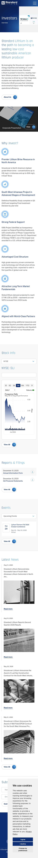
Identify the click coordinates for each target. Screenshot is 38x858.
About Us (7, 97)
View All (7, 444)
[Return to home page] (9, 4)
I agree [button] (22, 839)
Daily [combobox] (7, 390)
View (28, 127)
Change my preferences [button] (22, 849)
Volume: (29, 390)
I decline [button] (23, 844)
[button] (34, 3)
